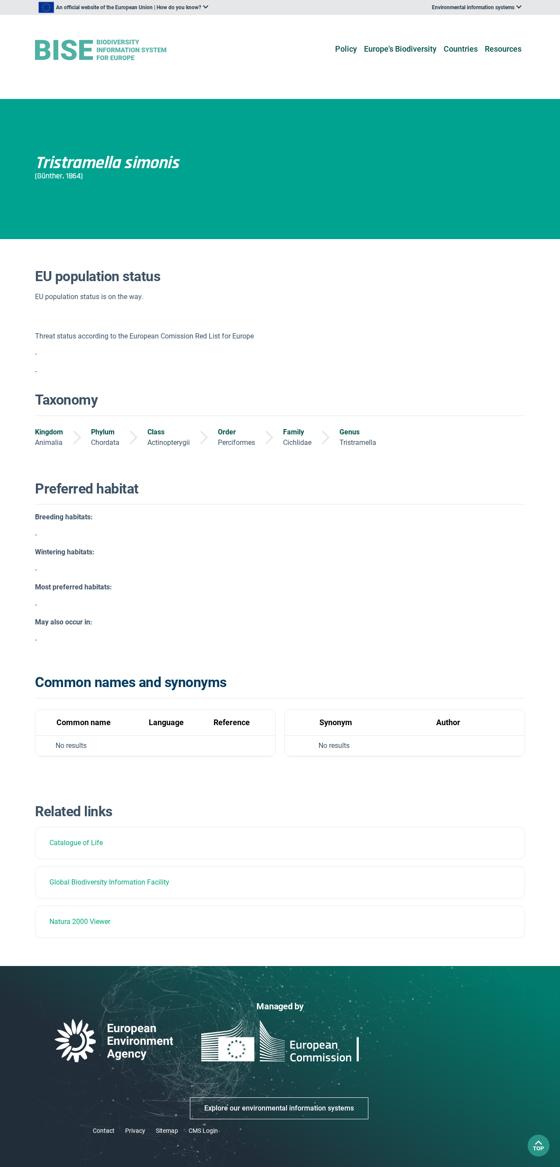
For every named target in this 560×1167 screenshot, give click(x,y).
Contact (104, 1130)
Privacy (135, 1130)
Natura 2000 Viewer (79, 921)
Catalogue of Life (76, 843)
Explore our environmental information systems (279, 1108)
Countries (461, 48)
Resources (503, 48)
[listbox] (123, 7)
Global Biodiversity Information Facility (109, 882)
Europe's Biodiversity (400, 48)
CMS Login (203, 1130)
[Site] (114, 50)
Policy (346, 48)
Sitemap (167, 1130)
